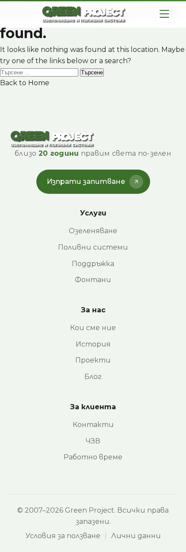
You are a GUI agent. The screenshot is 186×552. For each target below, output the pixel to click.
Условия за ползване (63, 536)
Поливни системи (93, 247)
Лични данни (136, 536)
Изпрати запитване (86, 181)
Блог (93, 376)
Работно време (93, 457)
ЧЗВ (93, 441)
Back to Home (24, 83)
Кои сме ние (93, 328)
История (93, 344)
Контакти (93, 424)
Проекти (93, 360)
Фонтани (93, 280)
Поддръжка (93, 264)
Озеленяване (93, 231)
